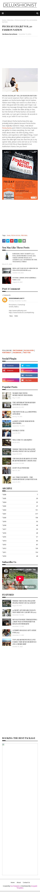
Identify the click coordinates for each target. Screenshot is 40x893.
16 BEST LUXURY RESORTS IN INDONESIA (23, 422)
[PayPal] (10, 375)
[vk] (29, 375)
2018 (20, 525)
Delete (16, 316)
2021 (20, 514)
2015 (20, 537)
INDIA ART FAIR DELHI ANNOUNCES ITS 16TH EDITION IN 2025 (25, 269)
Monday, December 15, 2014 (17, 301)
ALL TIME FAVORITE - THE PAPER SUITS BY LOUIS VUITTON (24, 478)
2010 (20, 556)
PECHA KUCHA (15, 235)
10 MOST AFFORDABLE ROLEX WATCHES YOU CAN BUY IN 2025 (24, 611)
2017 (20, 529)
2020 (20, 518)
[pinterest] (10, 370)
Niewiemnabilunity (16, 298)
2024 (20, 502)
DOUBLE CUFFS (18, 431)
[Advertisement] (20, 52)
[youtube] (29, 380)
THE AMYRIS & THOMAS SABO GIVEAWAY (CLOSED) (24, 403)
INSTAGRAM (17, 350)
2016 (20, 533)
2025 (20, 498)
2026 (20, 494)
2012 (20, 548)
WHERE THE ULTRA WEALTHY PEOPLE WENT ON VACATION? (24, 450)
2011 (20, 552)
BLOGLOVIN (29, 350)
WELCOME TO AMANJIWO (22, 440)
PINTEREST (6, 352)
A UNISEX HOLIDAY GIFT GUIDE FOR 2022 (24, 631)
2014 (20, 541)
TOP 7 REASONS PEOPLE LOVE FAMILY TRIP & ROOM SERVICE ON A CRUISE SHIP (24, 642)
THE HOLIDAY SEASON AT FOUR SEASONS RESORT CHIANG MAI (24, 460)
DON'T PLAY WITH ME (20, 468)
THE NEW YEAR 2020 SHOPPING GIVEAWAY (24, 413)
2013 (20, 545)
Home (4, 20)
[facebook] (10, 365)
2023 (20, 506)
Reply (11, 316)
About (19, 882)
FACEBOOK (17, 352)
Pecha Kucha (7, 128)
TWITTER (26, 352)
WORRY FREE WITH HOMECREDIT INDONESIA (22, 394)
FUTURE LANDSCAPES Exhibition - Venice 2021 (24, 279)
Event (8, 235)
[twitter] (29, 365)
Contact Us (26, 882)
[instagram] (29, 370)
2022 (20, 510)
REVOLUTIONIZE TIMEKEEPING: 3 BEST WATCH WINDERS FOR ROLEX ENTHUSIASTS (24, 622)
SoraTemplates (15, 886)
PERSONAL (10, 20)
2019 (20, 521)
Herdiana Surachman (9, 34)
